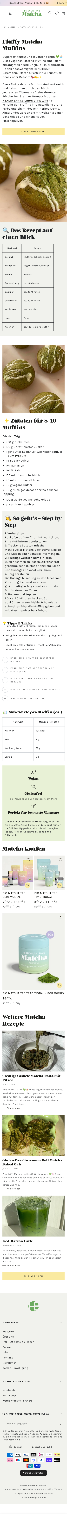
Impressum (22, 1493)
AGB (49, 1489)
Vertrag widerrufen (33, 1473)
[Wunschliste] (56, 13)
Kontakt (7, 1357)
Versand (58, 1489)
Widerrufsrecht (12, 1489)
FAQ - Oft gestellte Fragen (18, 1341)
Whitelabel (9, 1395)
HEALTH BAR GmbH (37, 1485)
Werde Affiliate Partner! (17, 1400)
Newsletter (9, 1362)
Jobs (5, 1352)
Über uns (8, 1336)
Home (5, 27)
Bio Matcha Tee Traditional (45, 895)
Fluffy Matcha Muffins (31, 27)
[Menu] (3, 13)
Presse (6, 1347)
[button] (50, 13)
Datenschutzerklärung (33, 1489)
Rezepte (14, 27)
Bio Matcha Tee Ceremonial (13, 895)
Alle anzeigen (33, 1276)
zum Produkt (17, 456)
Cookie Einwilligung (15, 1367)
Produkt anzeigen (27, 885)
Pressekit (8, 1331)
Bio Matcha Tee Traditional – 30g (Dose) (33, 993)
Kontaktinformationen (42, 1493)
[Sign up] (61, 1424)
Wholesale (8, 1390)
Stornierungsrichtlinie (35, 1497)
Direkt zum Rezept (33, 131)
